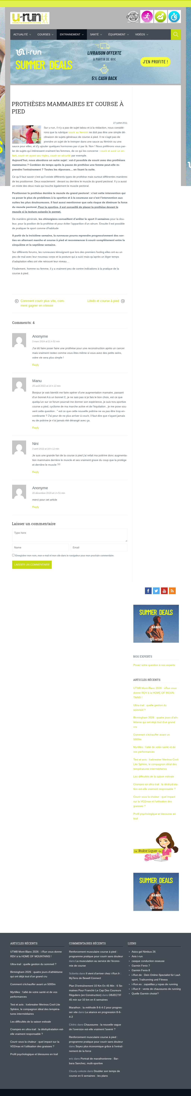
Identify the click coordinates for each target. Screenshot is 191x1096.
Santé (94, 34)
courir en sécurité (60, 155)
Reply (35, 364)
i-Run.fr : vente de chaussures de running (156, 988)
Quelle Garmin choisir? (145, 993)
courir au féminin (78, 132)
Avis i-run (137, 956)
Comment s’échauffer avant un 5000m (33, 984)
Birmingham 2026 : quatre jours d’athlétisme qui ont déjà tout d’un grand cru (155, 722)
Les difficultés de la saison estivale (153, 776)
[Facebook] (148, 590)
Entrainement (70, 34)
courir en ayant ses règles (33, 155)
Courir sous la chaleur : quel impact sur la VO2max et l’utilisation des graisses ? (154, 801)
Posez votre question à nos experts (154, 665)
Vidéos (140, 34)
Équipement (117, 34)
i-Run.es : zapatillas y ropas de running (155, 984)
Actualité (20, 34)
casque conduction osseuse (148, 960)
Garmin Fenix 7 (141, 965)
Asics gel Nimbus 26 (144, 951)
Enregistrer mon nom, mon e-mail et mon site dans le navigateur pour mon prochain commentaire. (64, 555)
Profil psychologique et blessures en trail (34, 1054)
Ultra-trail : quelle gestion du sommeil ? (33, 964)
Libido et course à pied (103, 301)
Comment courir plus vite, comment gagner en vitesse (43, 303)
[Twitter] (156, 590)
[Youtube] (164, 590)
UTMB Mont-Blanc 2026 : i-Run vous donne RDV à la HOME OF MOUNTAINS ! (155, 693)
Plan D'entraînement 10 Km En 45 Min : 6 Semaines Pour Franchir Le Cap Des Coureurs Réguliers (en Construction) (96, 990)
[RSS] (172, 590)
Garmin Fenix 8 (141, 970)
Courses (43, 34)
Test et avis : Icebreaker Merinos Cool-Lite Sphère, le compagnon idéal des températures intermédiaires (156, 764)
